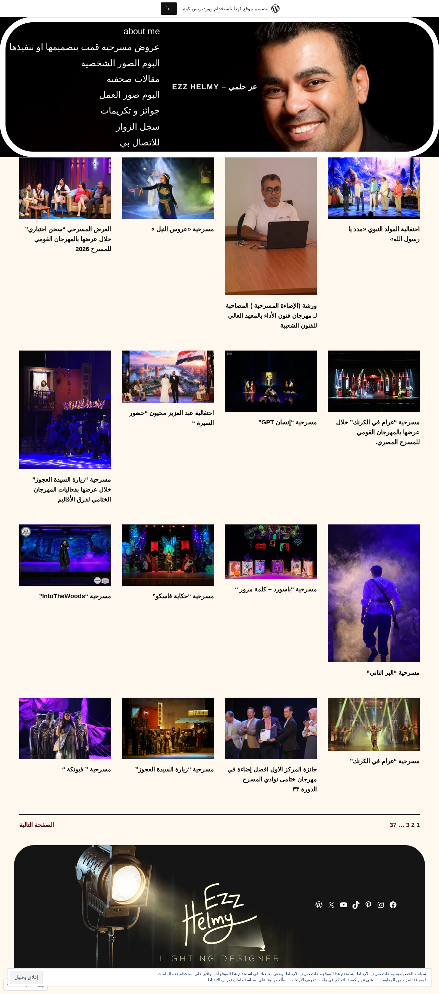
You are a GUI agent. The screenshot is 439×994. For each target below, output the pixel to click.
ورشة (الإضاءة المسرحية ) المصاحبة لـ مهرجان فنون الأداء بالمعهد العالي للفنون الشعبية (271, 315)
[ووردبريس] (319, 905)
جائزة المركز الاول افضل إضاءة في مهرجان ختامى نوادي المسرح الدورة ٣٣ (272, 779)
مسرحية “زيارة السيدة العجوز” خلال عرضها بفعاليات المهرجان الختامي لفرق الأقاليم (71, 489)
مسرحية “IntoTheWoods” (75, 596)
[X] (331, 905)
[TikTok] (356, 905)
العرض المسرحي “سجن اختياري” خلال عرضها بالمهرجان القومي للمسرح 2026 (68, 239)
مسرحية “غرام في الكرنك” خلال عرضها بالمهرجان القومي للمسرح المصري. (378, 432)
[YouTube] (344, 905)
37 (393, 824)
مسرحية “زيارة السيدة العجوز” (174, 769)
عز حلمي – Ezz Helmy (214, 87)
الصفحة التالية (36, 824)
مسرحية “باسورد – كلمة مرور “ (276, 589)
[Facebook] (393, 905)
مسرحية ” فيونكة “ (86, 769)
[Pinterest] (368, 905)
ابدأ (168, 8)
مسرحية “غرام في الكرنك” (385, 761)
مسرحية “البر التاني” (393, 672)
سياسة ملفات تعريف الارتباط (231, 980)
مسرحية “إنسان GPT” (287, 422)
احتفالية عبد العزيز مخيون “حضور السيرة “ (171, 418)
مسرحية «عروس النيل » (182, 229)
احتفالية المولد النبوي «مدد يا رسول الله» (384, 234)
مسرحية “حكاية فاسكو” (183, 596)
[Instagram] (381, 905)
